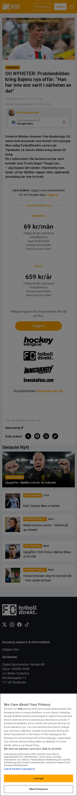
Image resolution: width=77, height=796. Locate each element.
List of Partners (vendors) (19, 769)
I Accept (38, 778)
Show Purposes (38, 789)
